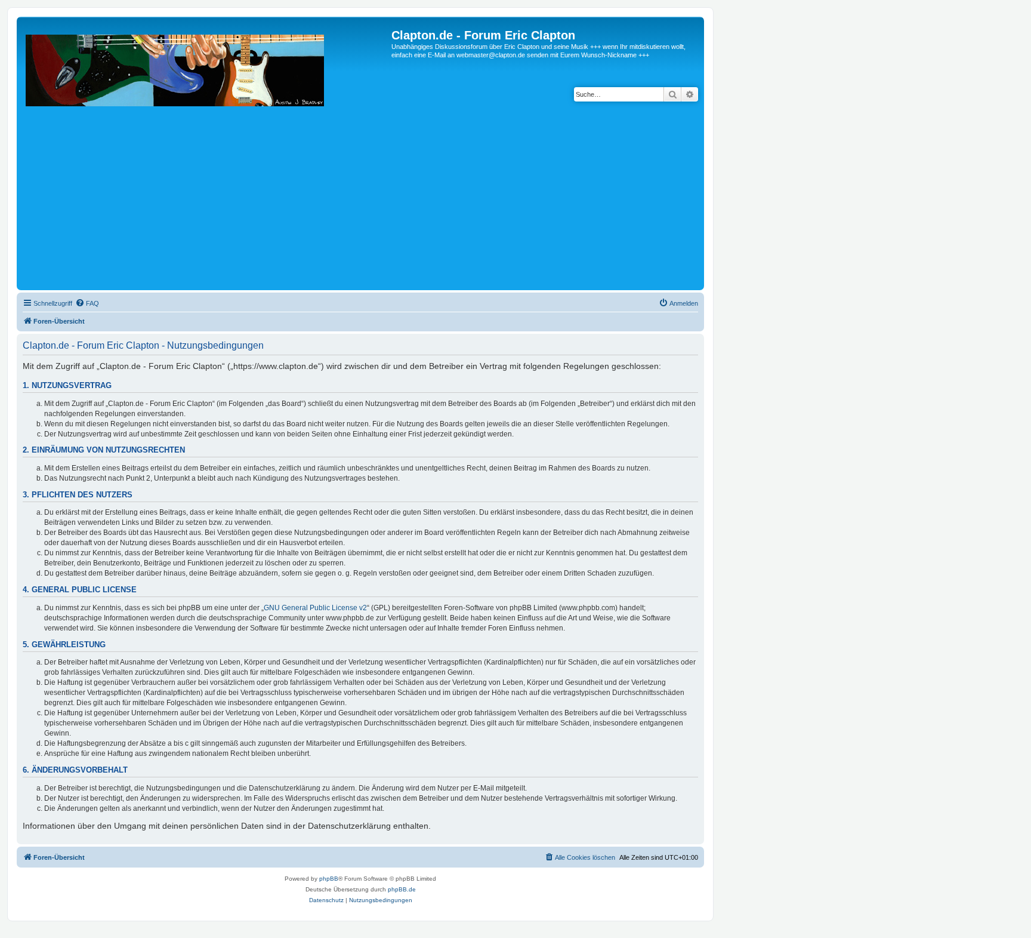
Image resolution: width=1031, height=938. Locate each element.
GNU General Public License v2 (315, 608)
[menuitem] (87, 303)
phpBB (328, 878)
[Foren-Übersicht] (205, 158)
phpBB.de (402, 889)
